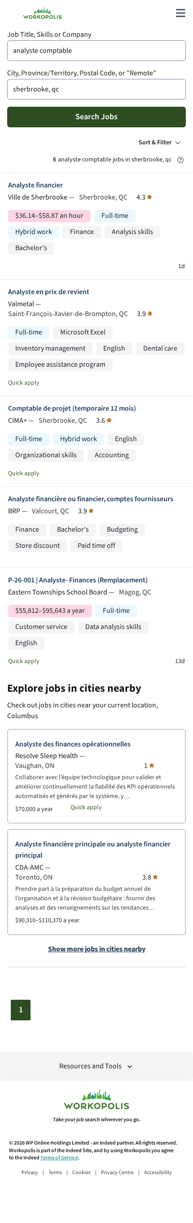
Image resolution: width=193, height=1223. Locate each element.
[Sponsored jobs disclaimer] (180, 160)
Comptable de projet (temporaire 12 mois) (72, 408)
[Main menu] (180, 13)
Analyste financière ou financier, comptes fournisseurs (90, 499)
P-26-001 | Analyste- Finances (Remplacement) (78, 580)
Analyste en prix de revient (48, 292)
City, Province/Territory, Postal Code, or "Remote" (81, 73)
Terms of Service (59, 1157)
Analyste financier (35, 185)
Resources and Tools (90, 1066)
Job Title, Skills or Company (49, 34)
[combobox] (96, 50)
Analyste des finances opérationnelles (73, 744)
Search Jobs (96, 117)
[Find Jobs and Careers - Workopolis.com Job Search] (42, 13)
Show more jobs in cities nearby (96, 949)
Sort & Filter (155, 143)
